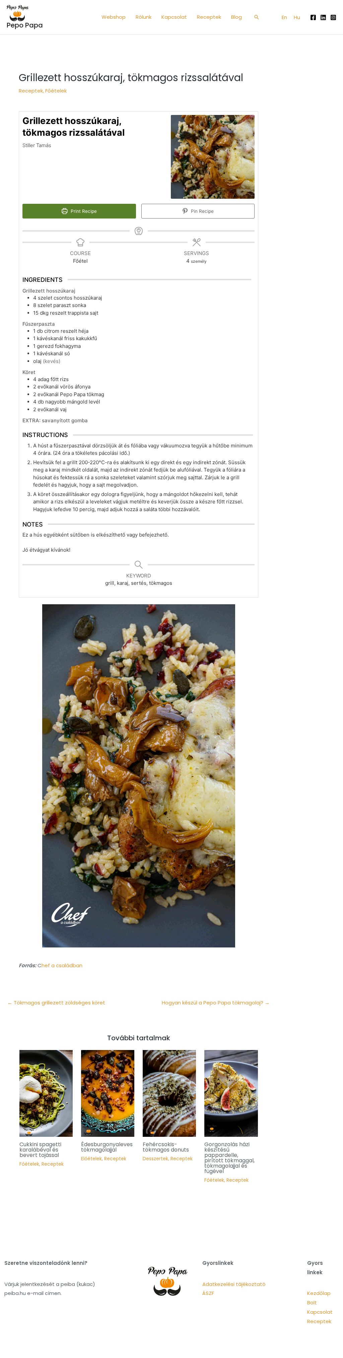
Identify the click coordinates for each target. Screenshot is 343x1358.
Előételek (91, 1158)
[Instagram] (333, 17)
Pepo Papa (25, 25)
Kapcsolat (320, 1311)
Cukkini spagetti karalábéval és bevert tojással (40, 1149)
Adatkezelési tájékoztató (234, 1284)
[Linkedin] (323, 17)
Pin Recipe (202, 211)
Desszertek (155, 1158)
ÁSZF (208, 1293)
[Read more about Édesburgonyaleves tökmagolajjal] (107, 1092)
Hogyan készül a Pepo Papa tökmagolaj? (216, 1002)
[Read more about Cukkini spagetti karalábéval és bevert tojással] (46, 1092)
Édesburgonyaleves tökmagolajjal (107, 1147)
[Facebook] (313, 17)
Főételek (56, 90)
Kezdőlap (319, 1293)
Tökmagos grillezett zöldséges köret (56, 1002)
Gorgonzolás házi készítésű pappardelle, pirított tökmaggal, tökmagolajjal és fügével (229, 1157)
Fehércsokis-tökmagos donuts (166, 1147)
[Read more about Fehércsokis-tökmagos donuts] (169, 1092)
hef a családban (62, 965)
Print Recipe (83, 211)
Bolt (312, 1302)
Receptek (31, 90)
